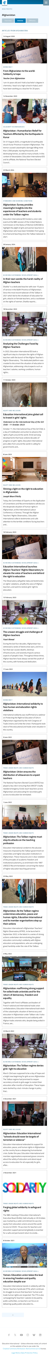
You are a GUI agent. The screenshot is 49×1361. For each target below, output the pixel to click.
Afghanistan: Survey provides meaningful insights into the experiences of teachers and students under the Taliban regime (24, 204)
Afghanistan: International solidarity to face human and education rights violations (24, 699)
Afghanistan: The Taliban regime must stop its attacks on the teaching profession (24, 835)
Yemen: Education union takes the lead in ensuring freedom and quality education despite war (24, 1272)
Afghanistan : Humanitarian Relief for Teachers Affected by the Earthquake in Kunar (24, 129)
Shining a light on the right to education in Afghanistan (24, 489)
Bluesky (34, 1335)
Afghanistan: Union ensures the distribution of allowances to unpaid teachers (24, 766)
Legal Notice (16, 1353)
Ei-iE (3, 3)
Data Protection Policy (29, 1353)
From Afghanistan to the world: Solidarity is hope (24, 62)
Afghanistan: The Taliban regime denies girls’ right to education (24, 1061)
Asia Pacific (7, 8)
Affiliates (32, 20)
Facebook (8, 1335)
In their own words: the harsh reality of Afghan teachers (24, 273)
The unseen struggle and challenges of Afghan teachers (24, 629)
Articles (20, 20)
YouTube (21, 1335)
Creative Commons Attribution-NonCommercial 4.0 (21, 1348)
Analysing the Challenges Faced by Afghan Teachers (24, 341)
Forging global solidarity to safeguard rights (24, 1203)
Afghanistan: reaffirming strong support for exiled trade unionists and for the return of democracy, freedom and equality (24, 988)
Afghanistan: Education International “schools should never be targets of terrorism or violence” (24, 1132)
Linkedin (40, 1335)
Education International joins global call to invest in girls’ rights (24, 413)
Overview (8, 20)
